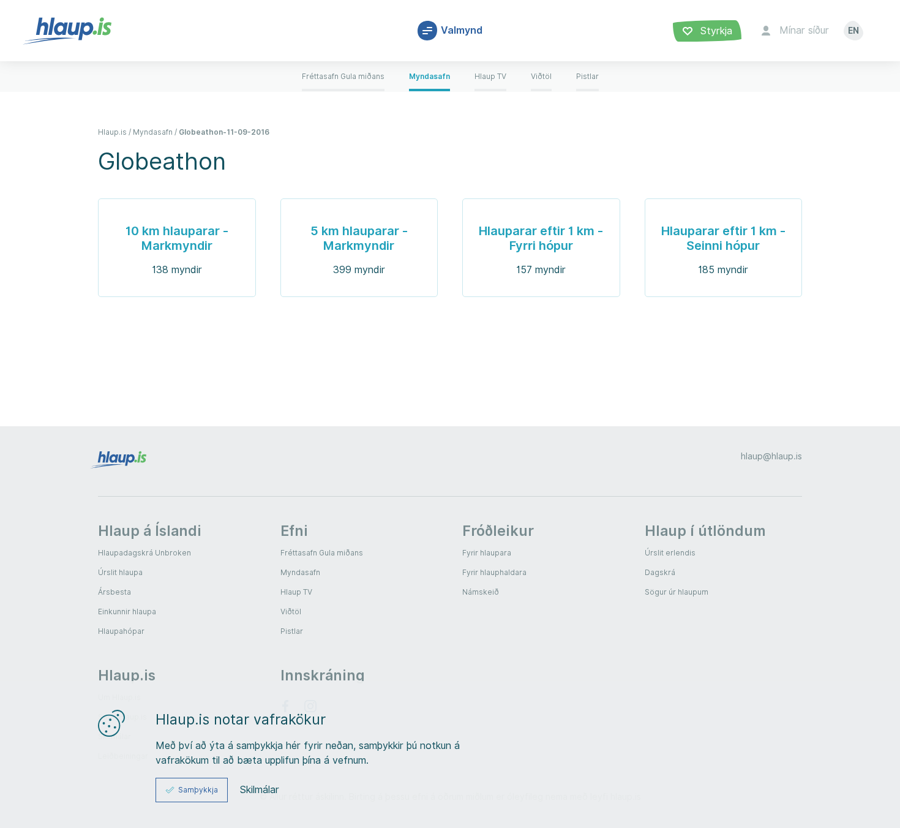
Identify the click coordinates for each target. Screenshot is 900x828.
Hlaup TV (296, 592)
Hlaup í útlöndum (705, 530)
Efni (294, 530)
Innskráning (322, 675)
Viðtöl (290, 611)
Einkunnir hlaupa (127, 611)
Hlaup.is (127, 675)
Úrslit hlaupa (120, 572)
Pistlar (291, 631)
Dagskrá (660, 572)
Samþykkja (198, 789)
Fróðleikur (498, 530)
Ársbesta (114, 592)
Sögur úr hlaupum (676, 592)
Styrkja (714, 31)
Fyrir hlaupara (486, 552)
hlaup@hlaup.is (771, 456)
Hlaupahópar (121, 631)
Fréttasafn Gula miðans (321, 552)
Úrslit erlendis (670, 552)
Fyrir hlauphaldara (494, 572)
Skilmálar (259, 790)
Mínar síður (804, 30)
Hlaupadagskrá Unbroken (144, 552)
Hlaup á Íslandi (149, 530)
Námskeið (480, 592)
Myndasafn (300, 572)
